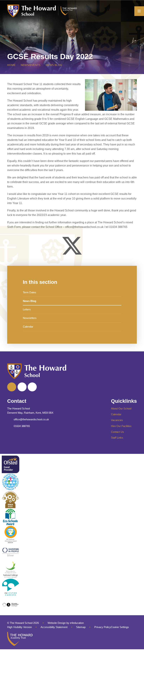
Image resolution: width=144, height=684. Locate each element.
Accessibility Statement (54, 627)
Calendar (116, 414)
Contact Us (117, 432)
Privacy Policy (102, 627)
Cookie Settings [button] (120, 627)
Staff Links (117, 437)
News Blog (54, 65)
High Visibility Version (19, 627)
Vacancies (117, 420)
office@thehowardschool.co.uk (31, 419)
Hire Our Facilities (121, 426)
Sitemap (81, 627)
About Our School (121, 408)
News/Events (31, 65)
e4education (77, 623)
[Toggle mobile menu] (139, 11)
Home (11, 65)
